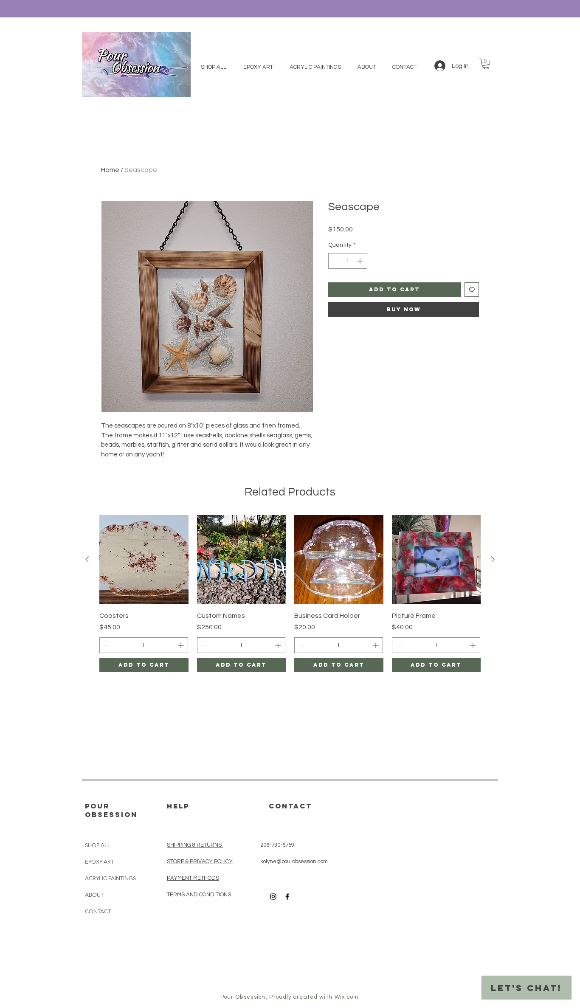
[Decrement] (334, 260)
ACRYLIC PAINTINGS (110, 878)
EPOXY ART (99, 862)
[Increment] (360, 260)
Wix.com (347, 997)
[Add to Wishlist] (472, 289)
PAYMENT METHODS (193, 878)
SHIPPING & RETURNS (194, 845)
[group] (290, 593)
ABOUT (94, 895)
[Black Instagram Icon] (273, 897)
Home (110, 169)
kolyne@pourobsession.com (294, 861)
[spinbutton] (347, 260)
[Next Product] (493, 559)
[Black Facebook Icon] (287, 897)
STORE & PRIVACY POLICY (200, 861)
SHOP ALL (97, 845)
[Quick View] (144, 559)
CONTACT (98, 911)
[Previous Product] (87, 559)
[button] (485, 64)
